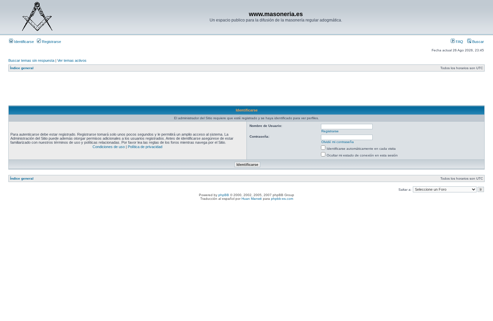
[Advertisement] (130, 90)
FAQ (459, 42)
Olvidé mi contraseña (337, 142)
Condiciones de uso (109, 147)
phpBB (223, 195)
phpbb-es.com (282, 198)
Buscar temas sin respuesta (31, 60)
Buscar (477, 42)
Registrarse (51, 42)
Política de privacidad (145, 147)
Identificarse (23, 42)
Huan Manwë (251, 198)
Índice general (22, 68)
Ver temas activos (72, 60)
